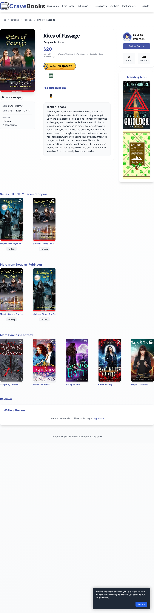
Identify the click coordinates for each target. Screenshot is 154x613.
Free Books (68, 6)
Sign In (145, 6)
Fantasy (28, 19)
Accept (141, 604)
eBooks (15, 19)
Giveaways (101, 6)
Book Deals (52, 6)
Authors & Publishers (122, 6)
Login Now (98, 418)
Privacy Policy (102, 597)
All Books (83, 6)
